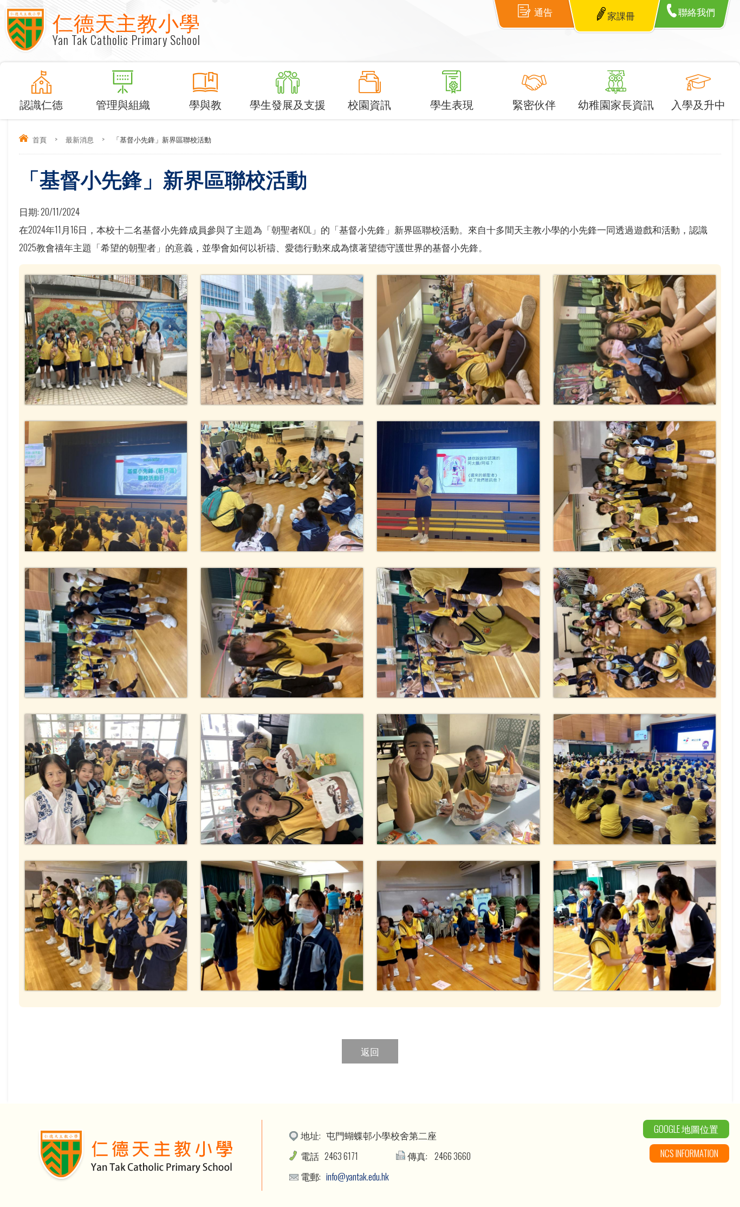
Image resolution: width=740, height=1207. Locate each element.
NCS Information (689, 1153)
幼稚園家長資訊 (616, 104)
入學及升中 (698, 104)
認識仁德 (41, 104)
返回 (370, 1051)
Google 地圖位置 (686, 1129)
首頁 (40, 139)
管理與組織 (123, 104)
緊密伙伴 (534, 104)
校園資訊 (369, 104)
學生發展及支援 (288, 104)
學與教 (205, 104)
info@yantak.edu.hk (357, 1176)
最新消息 (80, 139)
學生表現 (451, 104)
